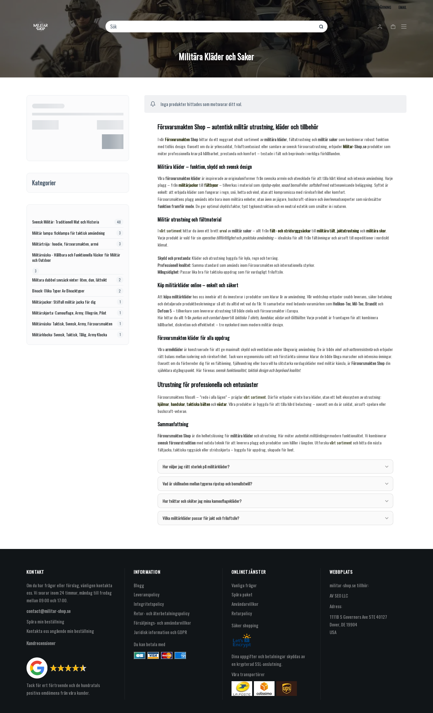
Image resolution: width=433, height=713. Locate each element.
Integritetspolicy (149, 603)
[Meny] (403, 26)
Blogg (139, 585)
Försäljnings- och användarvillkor (162, 622)
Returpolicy (242, 613)
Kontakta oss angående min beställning (60, 631)
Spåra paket (242, 594)
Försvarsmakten (177, 139)
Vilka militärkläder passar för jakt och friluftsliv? (201, 518)
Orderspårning (378, 7)
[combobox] (212, 26)
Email (402, 7)
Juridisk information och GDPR (160, 632)
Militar (348, 146)
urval (223, 230)
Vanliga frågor (244, 585)
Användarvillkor (245, 603)
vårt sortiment (170, 230)
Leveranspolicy (146, 594)
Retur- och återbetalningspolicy (161, 613)
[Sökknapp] (321, 27)
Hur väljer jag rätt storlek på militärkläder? (196, 466)
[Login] (380, 26)
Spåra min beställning (45, 621)
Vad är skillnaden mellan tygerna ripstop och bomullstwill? (207, 483)
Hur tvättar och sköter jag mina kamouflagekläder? (202, 501)
